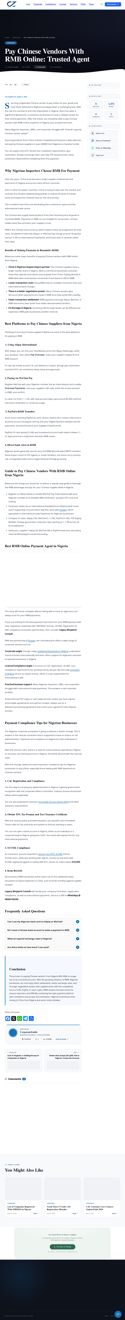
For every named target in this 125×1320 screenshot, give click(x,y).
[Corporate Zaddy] (12, 4)
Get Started (111, 4)
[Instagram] (12, 1291)
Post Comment (53, 1148)
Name (10, 1145)
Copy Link (100, 155)
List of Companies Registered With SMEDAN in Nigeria (21, 1208)
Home (7, 37)
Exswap (63, 509)
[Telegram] (23, 1291)
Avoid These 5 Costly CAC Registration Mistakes (59, 1208)
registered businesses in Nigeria (52, 651)
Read (35, 1213)
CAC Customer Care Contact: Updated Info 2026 (100, 1208)
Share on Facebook (103, 141)
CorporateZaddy (12, 67)
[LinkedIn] (17, 1291)
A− (11, 85)
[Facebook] (6, 1291)
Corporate (16, 37)
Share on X (100, 133)
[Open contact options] (118, 1314)
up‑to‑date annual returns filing (53, 801)
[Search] (101, 4)
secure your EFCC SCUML (50, 854)
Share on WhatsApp (103, 148)
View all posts (61, 1039)
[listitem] (43, 921)
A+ (16, 85)
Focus (26, 85)
